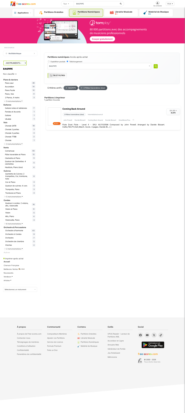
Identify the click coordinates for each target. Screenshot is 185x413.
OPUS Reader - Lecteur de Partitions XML (119, 335)
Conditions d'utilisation (26, 346)
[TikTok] (160, 335)
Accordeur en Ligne (116, 341)
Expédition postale (58, 62)
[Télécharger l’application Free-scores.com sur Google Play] (153, 345)
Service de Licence (55, 342)
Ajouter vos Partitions (56, 338)
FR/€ (169, 4)
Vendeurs (8, 277)
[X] (154, 335)
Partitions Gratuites (88, 334)
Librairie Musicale (88, 338)
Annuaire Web (113, 345)
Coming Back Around (73, 108)
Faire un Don (52, 350)
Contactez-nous (23, 338)
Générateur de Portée (116, 349)
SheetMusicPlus (124, 120)
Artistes (7, 280)
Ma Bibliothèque (15, 53)
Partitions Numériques (90, 342)
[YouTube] (147, 335)
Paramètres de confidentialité (29, 354)
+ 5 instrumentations (13, 101)
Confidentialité (23, 350)
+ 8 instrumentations (13, 224)
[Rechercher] (121, 3)
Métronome (112, 357)
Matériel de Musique (89, 346)
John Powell (67, 120)
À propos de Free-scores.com (29, 334)
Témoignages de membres (28, 342)
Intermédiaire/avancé (95, 114)
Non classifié (10, 74)
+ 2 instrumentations (13, 144)
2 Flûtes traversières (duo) (94, 88)
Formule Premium (54, 346)
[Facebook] (140, 335)
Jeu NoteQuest (114, 353)
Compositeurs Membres (57, 334)
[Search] (156, 66)
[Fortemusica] (140, 360)
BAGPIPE (72, 88)
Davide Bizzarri (80, 120)
